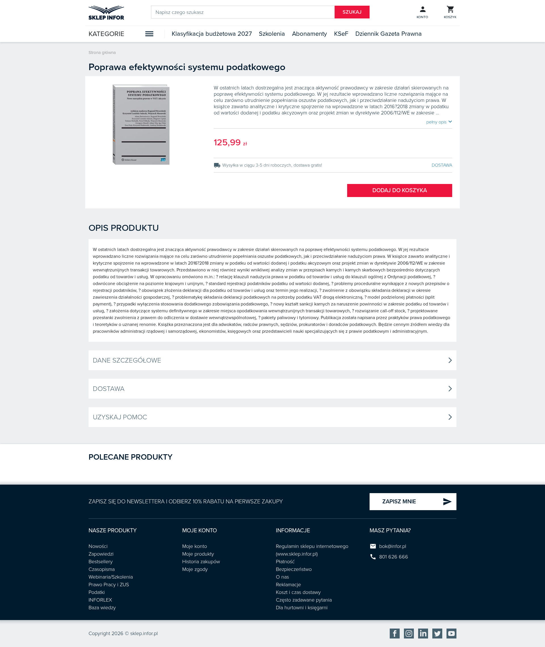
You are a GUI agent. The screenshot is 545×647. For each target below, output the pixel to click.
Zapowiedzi (101, 554)
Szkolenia (272, 33)
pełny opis (439, 122)
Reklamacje (288, 584)
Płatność (285, 561)
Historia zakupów (201, 561)
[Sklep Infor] (106, 12)
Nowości (98, 546)
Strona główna (102, 52)
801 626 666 (393, 557)
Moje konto (194, 546)
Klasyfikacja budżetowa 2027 (212, 33)
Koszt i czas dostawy (298, 592)
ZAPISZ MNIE (417, 501)
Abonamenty (309, 33)
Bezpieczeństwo (294, 569)
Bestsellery (101, 561)
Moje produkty (198, 554)
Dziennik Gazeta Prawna (388, 33)
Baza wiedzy (102, 607)
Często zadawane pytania (304, 600)
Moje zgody (195, 569)
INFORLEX (100, 600)
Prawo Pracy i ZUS (109, 584)
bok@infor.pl (392, 546)
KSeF (341, 33)
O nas (282, 577)
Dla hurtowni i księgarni (302, 607)
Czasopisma (102, 569)
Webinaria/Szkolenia (111, 577)
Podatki (97, 592)
